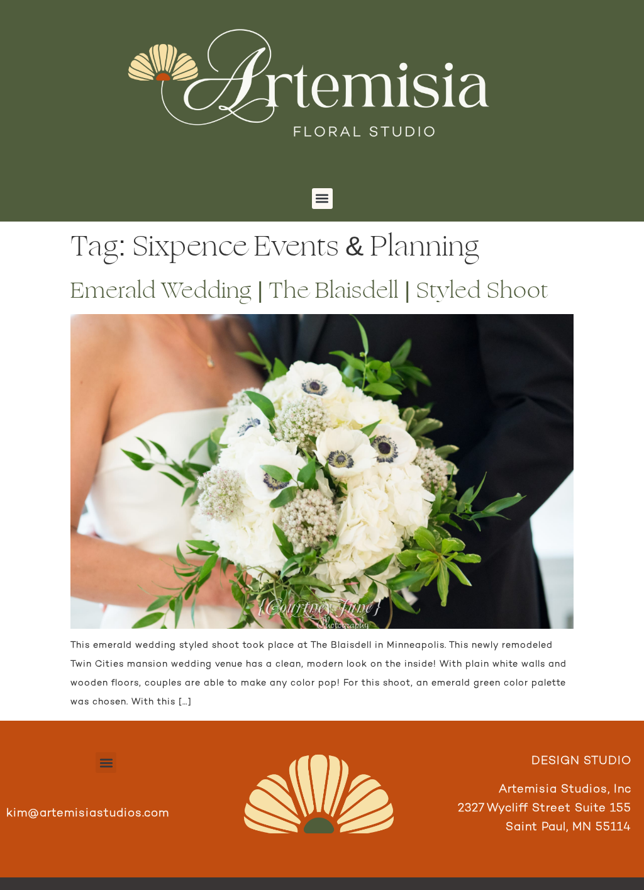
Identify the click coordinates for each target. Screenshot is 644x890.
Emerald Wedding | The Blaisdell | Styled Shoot (309, 290)
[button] (322, 198)
